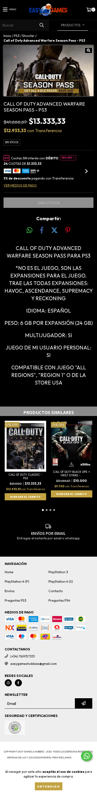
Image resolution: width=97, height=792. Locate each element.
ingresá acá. (81, 757)
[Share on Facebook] (41, 230)
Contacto (55, 591)
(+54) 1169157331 (22, 656)
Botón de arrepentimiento (48, 762)
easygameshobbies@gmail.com (33, 664)
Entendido (48, 786)
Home (9, 572)
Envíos (10, 591)
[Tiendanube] (48, 746)
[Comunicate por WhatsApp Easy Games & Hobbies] (86, 756)
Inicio (7, 36)
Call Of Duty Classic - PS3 (25, 476)
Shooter (28, 36)
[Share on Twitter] (54, 230)
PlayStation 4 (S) (60, 581)
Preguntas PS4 (59, 600)
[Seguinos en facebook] (18, 682)
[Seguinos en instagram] (8, 682)
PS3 (17, 36)
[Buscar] (41, 25)
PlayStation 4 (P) (17, 581)
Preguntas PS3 (15, 600)
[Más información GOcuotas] (68, 158)
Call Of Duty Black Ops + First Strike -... (71, 473)
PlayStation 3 (58, 572)
